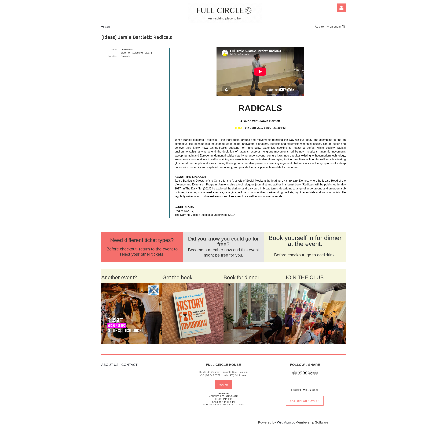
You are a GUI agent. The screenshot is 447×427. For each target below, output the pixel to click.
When (114, 49)
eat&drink (326, 255)
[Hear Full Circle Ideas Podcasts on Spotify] (310, 374)
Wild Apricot (286, 422)
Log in (341, 7)
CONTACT (129, 365)
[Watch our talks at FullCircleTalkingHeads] (305, 374)
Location (112, 56)
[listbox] (330, 26)
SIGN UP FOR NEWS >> (304, 400)
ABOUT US (110, 365)
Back (107, 26)
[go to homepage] (225, 22)
